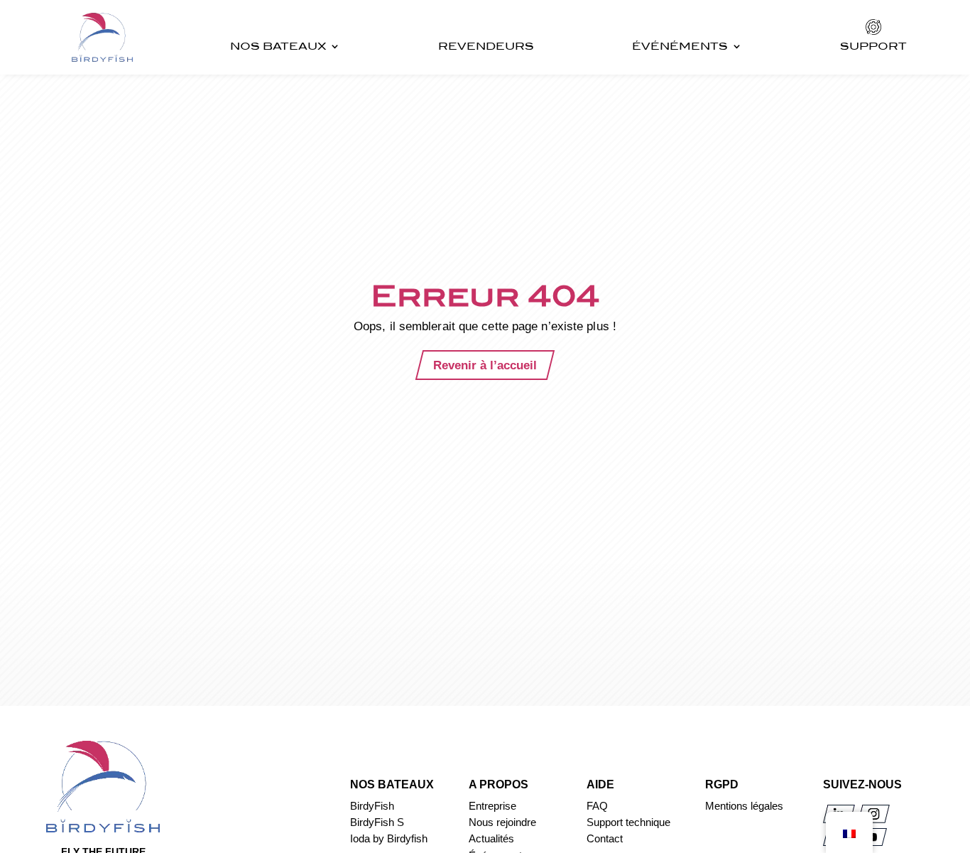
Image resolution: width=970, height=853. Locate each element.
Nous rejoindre (502, 822)
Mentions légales (744, 806)
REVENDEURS (486, 46)
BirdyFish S (377, 822)
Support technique (628, 822)
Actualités (491, 838)
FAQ (597, 806)
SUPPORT (873, 46)
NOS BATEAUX (278, 46)
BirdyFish (372, 806)
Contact (605, 838)
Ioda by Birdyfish (388, 838)
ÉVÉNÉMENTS (680, 46)
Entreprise (492, 806)
